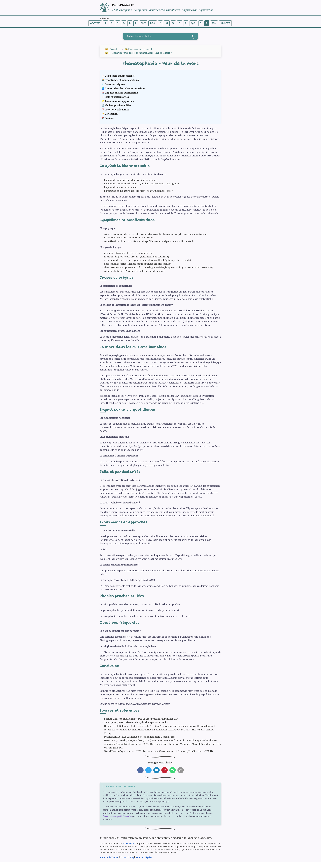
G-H (143, 23)
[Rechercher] (193, 36)
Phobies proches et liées (118, 105)
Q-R (193, 23)
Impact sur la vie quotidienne (121, 92)
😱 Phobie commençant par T (138, 48)
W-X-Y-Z (225, 23)
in (156, 770)
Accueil (95, 23)
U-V (214, 23)
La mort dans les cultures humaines (125, 88)
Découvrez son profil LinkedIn (117, 816)
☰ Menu (104, 18)
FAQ (132, 857)
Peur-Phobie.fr (123, 5)
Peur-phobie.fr (129, 843)
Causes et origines (115, 84)
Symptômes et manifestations (122, 80)
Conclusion (111, 113)
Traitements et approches (119, 101)
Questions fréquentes (117, 109)
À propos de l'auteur (109, 857)
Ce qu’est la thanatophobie (120, 75)
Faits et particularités (117, 96)
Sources (109, 118)
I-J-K (152, 23)
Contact (124, 857)
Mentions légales (143, 857)
